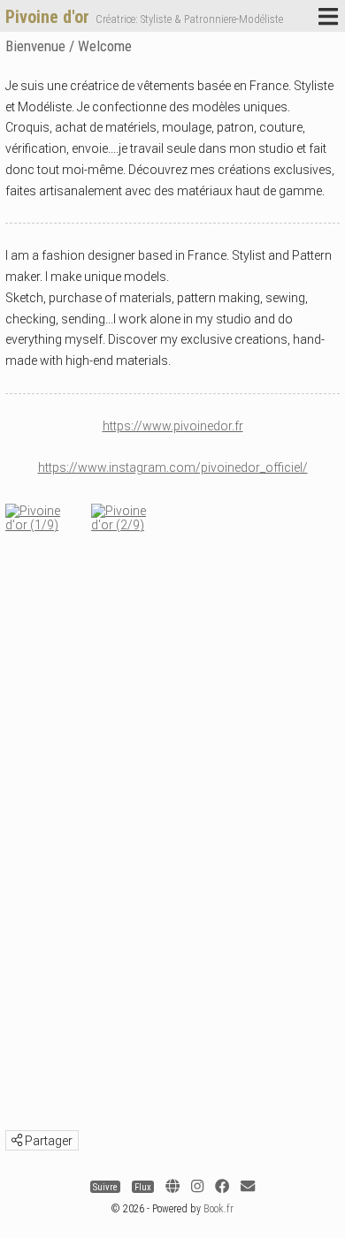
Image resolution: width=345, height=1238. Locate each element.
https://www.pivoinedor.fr (173, 426)
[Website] (172, 1187)
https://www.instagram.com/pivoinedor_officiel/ (173, 467)
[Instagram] (197, 1187)
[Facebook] (222, 1187)
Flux (142, 1187)
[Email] (248, 1187)
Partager (47, 1141)
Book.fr (218, 1209)
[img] (17, 1140)
